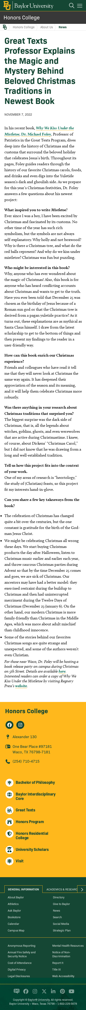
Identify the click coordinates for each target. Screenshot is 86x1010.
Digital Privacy (17, 969)
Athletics (13, 904)
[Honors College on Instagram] (20, 724)
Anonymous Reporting (22, 945)
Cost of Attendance (20, 963)
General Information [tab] (23, 889)
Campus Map (16, 930)
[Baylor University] (28, 5)
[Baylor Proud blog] (15, 993)
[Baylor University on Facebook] (25, 993)
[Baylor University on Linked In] (52, 993)
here (62, 671)
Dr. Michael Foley (36, 134)
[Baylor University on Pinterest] (61, 993)
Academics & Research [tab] (63, 889)
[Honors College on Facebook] (9, 724)
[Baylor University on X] (43, 993)
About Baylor (16, 897)
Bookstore (14, 917)
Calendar (13, 923)
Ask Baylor (14, 910)
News (63, 27)
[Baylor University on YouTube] (70, 993)
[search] (69, 6)
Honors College (22, 17)
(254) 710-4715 (26, 761)
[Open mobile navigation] (80, 6)
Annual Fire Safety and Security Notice (22, 954)
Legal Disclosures (19, 976)
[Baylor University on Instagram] (34, 993)
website (21, 685)
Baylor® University (39, 999)
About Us (46, 27)
